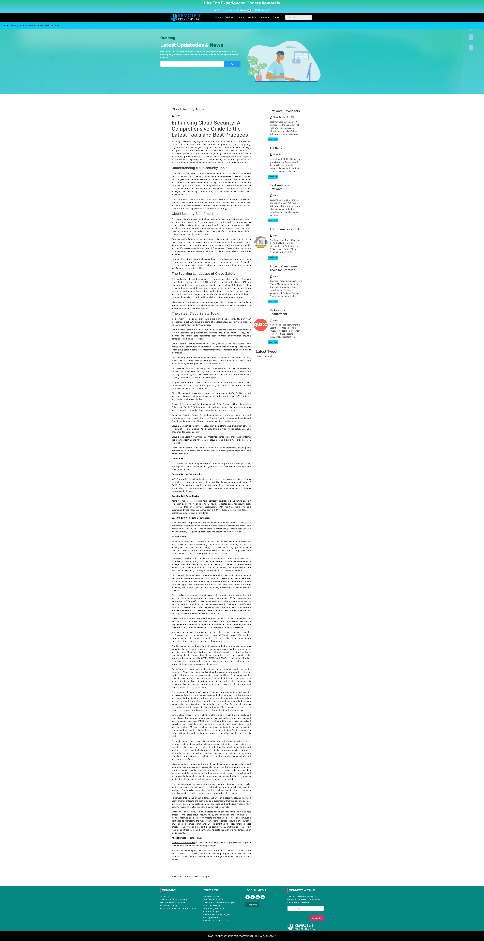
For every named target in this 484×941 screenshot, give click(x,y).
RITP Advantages (211, 911)
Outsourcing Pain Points (214, 908)
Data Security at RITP (213, 899)
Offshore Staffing (168, 905)
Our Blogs (253, 17)
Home (218, 17)
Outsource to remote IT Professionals (178, 908)
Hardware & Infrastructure (172, 902)
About (241, 17)
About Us (164, 896)
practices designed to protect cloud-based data (213, 179)
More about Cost (211, 896)
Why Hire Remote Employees (216, 914)
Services (229, 17)
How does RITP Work (213, 905)
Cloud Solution (29, 25)
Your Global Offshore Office (216, 920)
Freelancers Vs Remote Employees (219, 902)
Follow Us (252, 904)
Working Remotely (211, 917)
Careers (265, 17)
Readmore (273, 139)
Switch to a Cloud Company (173, 899)
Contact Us (278, 17)
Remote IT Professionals (183, 842)
